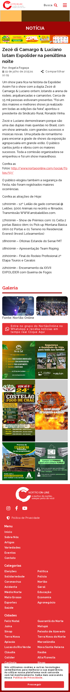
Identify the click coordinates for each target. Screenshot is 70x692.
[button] (50, 5)
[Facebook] (16, 508)
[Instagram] (8, 508)
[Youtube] (24, 508)
